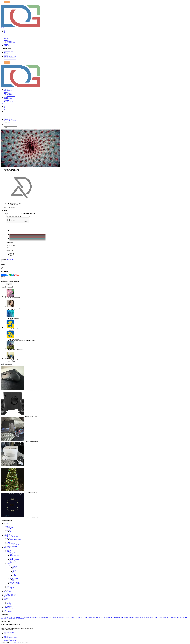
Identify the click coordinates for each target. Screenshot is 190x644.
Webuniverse (10, 527)
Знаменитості (7, 607)
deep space (72, 617)
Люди (8, 556)
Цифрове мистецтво (9, 119)
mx (165, 617)
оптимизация (115, 617)
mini (127, 617)
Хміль (11, 531)
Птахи (14, 568)
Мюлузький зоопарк (15, 583)
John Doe (9, 530)
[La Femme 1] (10, 348)
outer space (32, 617)
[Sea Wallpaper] (10, 317)
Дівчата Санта (7, 591)
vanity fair (92, 617)
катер (5, 618)
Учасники (9, 41)
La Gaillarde (132, 617)
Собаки (14, 579)
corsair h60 (77, 617)
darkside (145, 617)
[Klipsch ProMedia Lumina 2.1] (12, 415)
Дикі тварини (13, 564)
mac (12, 618)
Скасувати (3, 284)
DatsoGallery (10, 259)
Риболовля (6, 598)
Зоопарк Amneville (14, 582)
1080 (163, 617)
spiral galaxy (62, 617)
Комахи (8, 585)
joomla (141, 617)
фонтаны (27, 617)
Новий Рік (9, 606)
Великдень (9, 603)
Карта (5, 52)
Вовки (14, 570)
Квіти (11, 554)
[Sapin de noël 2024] (12, 491)
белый (10, 617)
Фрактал (9, 542)
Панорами (6, 524)
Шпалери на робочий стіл (10, 597)
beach (2, 618)
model (124, 617)
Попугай (137, 617)
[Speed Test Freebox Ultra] (12, 516)
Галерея (5, 40)
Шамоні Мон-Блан (14, 555)
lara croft (9, 618)
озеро (14, 618)
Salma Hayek (16, 617)
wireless (100, 617)
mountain (43, 617)
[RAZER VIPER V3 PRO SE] (12, 389)
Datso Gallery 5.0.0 (8, 611)
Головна (6, 38)
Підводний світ (13, 552)
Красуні (12, 562)
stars (184, 617)
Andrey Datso (16, 642)
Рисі (13, 574)
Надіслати (9, 284)
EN (4, 31)
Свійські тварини (14, 578)
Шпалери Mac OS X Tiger (10, 120)
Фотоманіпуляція (11, 543)
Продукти (6, 45)
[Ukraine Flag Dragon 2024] (10, 327)
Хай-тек (9, 550)
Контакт (6, 53)
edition (18, 618)
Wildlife (121, 617)
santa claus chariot (178, 617)
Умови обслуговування (9, 57)
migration (67, 617)
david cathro (55, 617)
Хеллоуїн (9, 605)
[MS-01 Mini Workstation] (12, 440)
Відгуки (6, 44)
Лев (13, 577)
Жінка (11, 558)
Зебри (13, 571)
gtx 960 (168, 617)
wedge (20, 617)
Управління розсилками (10, 59)
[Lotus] (10, 296)
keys (186, 617)
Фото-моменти (10, 587)
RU (4, 33)
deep (2, 617)
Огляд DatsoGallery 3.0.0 (10, 595)
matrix (96, 617)
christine (22, 618)
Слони (14, 567)
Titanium (86, 617)
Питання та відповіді (9, 51)
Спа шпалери (7, 547)
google (104, 617)
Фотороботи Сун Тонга (15, 544)
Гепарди (14, 572)
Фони (11, 540)
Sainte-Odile (109, 617)
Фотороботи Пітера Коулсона (11, 594)
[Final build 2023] (10, 358)
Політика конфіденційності (10, 56)
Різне (5, 610)
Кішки (14, 581)
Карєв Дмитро (10, 528)
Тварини (9, 563)
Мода (8, 590)
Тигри (14, 575)
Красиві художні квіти (15, 539)
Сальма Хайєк (10, 609)
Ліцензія (6, 55)
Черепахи (14, 566)
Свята (5, 601)
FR (4, 30)
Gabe (8, 532)
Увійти (2, 27)
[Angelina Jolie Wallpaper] (10, 306)
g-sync (82, 617)
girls (24, 617)
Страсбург (9, 586)
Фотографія (6, 548)
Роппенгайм (10, 589)
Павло (8, 534)
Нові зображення (11, 42)
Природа (9, 551)
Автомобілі (6, 523)
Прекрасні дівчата (14, 560)
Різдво (8, 602)
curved (46, 617)
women (50, 617)
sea (89, 617)
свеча (4, 617)
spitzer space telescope (156, 617)
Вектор (8, 538)
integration (37, 617)
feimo (7, 617)
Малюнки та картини (12, 546)
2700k (172, 617)
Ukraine (149, 617)
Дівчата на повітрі (14, 559)
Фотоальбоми (7, 526)
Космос (5, 599)
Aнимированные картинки (10, 593)
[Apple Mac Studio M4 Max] (12, 465)
